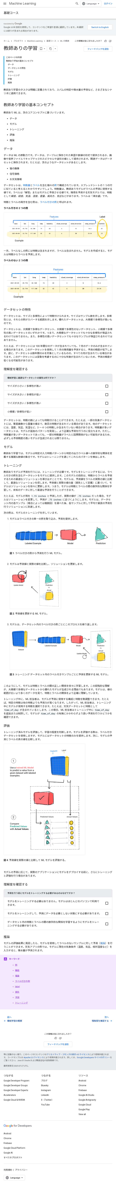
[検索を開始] (77, 3)
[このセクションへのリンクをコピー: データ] (16, 149)
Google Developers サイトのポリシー (93, 1057)
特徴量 (26, 185)
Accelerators (10, 1095)
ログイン (108, 3)
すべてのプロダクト (13, 1157)
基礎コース (11, 13)
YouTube (45, 1104)
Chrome (82, 1085)
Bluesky (44, 1085)
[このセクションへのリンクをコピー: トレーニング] (25, 466)
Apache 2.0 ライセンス (34, 1057)
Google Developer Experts (16, 1090)
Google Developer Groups (16, 1085)
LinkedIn (45, 1095)
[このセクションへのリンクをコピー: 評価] (13, 726)
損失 (17, 992)
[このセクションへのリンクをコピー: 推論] (13, 937)
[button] (58, 386)
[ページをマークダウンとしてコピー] (50, 48)
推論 (102, 943)
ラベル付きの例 (48, 202)
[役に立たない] (110, 41)
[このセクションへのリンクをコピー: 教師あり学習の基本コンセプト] (57, 105)
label (17, 986)
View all (82, 1114)
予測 (17, 997)
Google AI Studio (86, 1095)
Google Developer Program (16, 1080)
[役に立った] (105, 41)
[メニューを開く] (5, 3)
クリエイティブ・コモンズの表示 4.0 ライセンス (68, 1054)
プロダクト (18, 41)
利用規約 (8, 1170)
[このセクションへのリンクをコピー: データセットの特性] (34, 310)
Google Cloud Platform (14, 1148)
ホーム (7, 41)
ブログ (44, 1080)
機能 (17, 970)
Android (82, 1080)
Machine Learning (22, 4)
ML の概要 (64, 41)
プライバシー (21, 1170)
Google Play (84, 1109)
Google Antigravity (87, 1100)
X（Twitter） (47, 1100)
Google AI (8, 1153)
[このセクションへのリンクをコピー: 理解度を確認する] (31, 369)
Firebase (83, 1090)
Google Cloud (85, 1104)
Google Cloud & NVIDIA (14, 1100)
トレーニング (21, 1003)
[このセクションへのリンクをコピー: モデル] (16, 447)
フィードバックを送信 (98, 49)
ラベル (36, 185)
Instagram (46, 1090)
